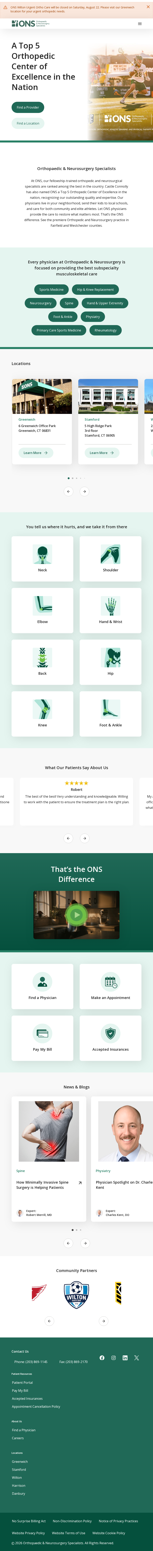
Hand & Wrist (110, 621)
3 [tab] (76, 478)
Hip (111, 673)
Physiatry (93, 317)
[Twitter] (136, 1358)
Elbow (42, 621)
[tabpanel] (42, 421)
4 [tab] (80, 478)
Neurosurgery (40, 303)
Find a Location (28, 123)
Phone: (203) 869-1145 (30, 1362)
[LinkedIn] (125, 1358)
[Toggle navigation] (140, 23)
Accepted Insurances (110, 1049)
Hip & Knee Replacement (95, 289)
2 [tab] (73, 478)
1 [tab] (69, 478)
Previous (68, 491)
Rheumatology (106, 330)
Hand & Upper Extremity (105, 303)
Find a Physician (42, 997)
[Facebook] (102, 1358)
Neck (42, 570)
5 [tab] (84, 478)
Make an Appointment (110, 997)
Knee (42, 725)
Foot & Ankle (62, 317)
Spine (69, 303)
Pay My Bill (42, 1049)
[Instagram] (113, 1358)
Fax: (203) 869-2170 (73, 1362)
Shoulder (110, 570)
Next (84, 491)
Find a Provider (28, 107)
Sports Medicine (51, 289)
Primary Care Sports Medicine (59, 330)
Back (42, 673)
